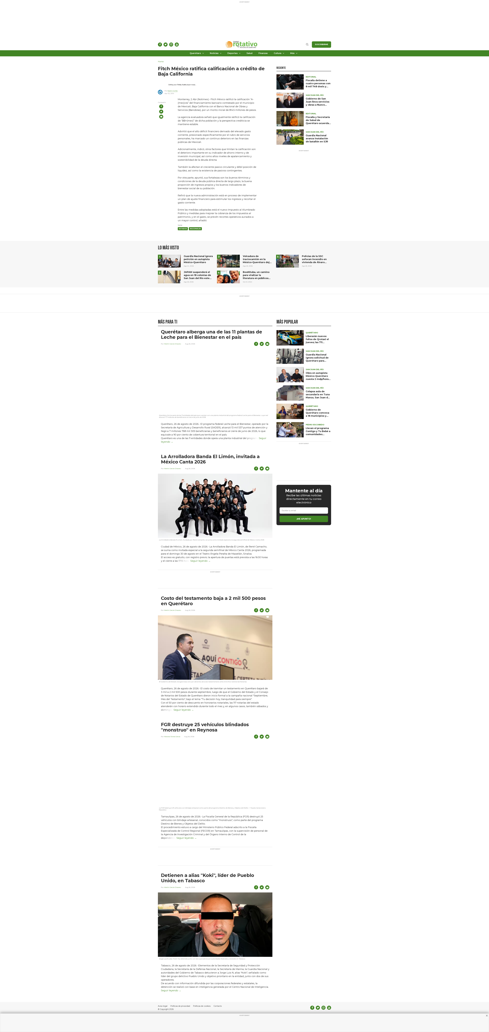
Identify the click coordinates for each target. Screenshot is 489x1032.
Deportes (232, 53)
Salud (249, 53)
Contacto (218, 1006)
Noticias (214, 53)
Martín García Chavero (172, 344)
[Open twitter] (166, 44)
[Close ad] (487, 1015)
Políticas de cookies (201, 1006)
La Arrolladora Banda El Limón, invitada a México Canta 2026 (210, 459)
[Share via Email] (161, 117)
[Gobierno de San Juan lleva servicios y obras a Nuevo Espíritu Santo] (290, 100)
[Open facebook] (160, 44)
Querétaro (195, 53)
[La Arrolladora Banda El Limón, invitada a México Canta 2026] (215, 505)
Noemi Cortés (173, 91)
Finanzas (263, 53)
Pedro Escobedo (315, 425)
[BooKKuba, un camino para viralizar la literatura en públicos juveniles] (228, 277)
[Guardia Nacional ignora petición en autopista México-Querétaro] (169, 261)
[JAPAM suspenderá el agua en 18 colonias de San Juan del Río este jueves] (169, 277)
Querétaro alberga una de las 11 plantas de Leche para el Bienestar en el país (211, 334)
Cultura (277, 53)
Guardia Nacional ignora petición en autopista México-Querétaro (198, 259)
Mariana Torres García (172, 736)
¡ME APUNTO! (304, 519)
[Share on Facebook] (161, 106)
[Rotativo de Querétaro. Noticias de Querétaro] (241, 44)
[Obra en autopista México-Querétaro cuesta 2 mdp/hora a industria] (290, 374)
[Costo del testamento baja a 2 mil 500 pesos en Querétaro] (215, 647)
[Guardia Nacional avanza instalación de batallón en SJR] (290, 137)
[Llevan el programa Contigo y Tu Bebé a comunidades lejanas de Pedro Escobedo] (290, 429)
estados (183, 229)
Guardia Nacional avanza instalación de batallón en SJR (317, 138)
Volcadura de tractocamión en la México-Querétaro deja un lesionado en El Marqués (257, 262)
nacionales (195, 229)
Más (292, 53)
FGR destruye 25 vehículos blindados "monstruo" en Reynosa (205, 727)
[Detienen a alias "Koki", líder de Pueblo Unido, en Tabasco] (215, 924)
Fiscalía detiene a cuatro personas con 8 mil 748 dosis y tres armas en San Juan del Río (318, 86)
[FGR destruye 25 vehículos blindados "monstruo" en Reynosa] (215, 773)
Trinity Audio (181, 85)
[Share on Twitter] (161, 112)
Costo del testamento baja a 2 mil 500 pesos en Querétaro (213, 600)
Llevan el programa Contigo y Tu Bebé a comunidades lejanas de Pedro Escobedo (318, 434)
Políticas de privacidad (180, 1006)
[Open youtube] (177, 44)
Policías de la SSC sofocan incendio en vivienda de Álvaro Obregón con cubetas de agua (315, 262)
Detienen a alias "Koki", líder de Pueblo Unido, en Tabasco (207, 877)
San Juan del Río (315, 95)
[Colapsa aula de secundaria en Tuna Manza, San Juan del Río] (290, 393)
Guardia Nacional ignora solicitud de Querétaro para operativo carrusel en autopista (317, 360)
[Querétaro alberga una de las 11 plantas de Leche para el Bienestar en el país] (215, 381)
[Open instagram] (171, 44)
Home (161, 62)
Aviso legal (162, 1006)
